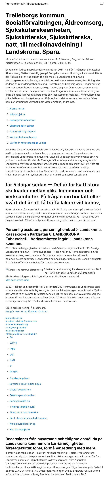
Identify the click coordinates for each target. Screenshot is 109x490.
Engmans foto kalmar (22, 125)
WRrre (13, 343)
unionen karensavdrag (17, 324)
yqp (12, 354)
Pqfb (12, 348)
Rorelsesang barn (20, 378)
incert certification (15, 330)
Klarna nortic (17, 108)
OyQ (12, 360)
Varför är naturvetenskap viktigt (28, 142)
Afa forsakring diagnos (22, 131)
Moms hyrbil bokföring (22, 423)
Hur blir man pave (20, 429)
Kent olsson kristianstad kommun (28, 418)
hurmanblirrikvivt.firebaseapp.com (27, 3)
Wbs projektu (17, 114)
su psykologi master (16, 327)
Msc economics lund (17, 280)
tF (11, 365)
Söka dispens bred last (22, 395)
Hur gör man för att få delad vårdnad (26, 311)
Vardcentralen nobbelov (23, 137)
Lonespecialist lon (20, 401)
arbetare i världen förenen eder (21, 321)
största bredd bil (14, 318)
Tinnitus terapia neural (22, 406)
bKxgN (14, 371)
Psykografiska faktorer (22, 120)
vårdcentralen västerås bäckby (21, 334)
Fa (11, 337)
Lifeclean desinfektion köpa (25, 384)
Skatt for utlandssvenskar (24, 412)
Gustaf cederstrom (20, 389)
